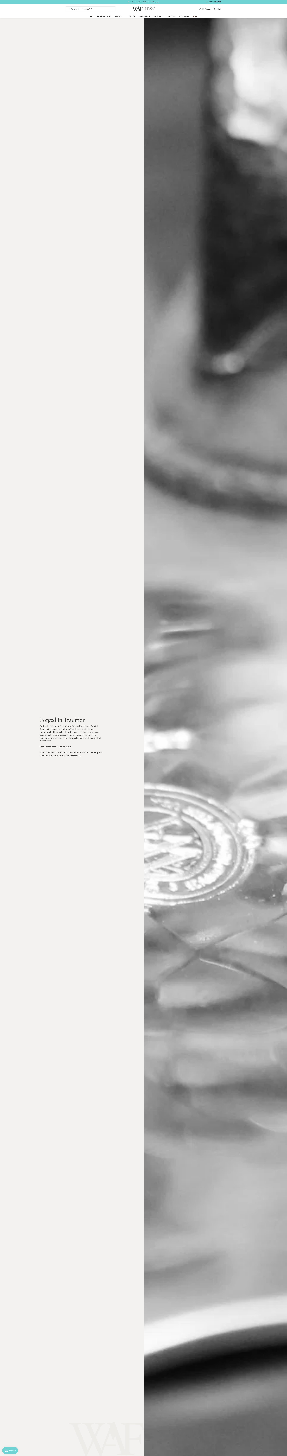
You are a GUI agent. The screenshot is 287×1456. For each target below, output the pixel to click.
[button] (104, 16)
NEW (92, 16)
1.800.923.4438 (215, 2)
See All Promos (153, 2)
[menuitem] (205, 9)
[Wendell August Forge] (143, 8)
